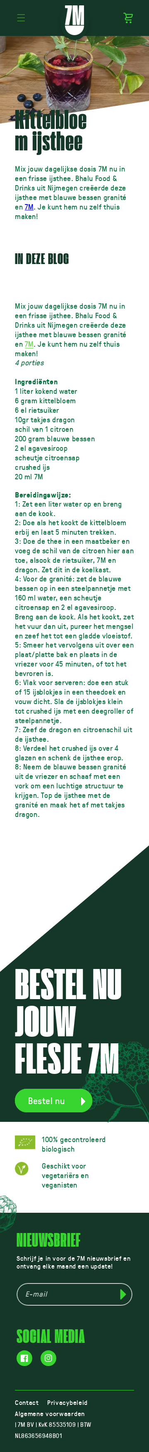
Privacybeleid (67, 1402)
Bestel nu (46, 1101)
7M (29, 207)
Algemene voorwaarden (50, 1413)
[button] (21, 18)
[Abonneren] (123, 1294)
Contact (27, 1402)
